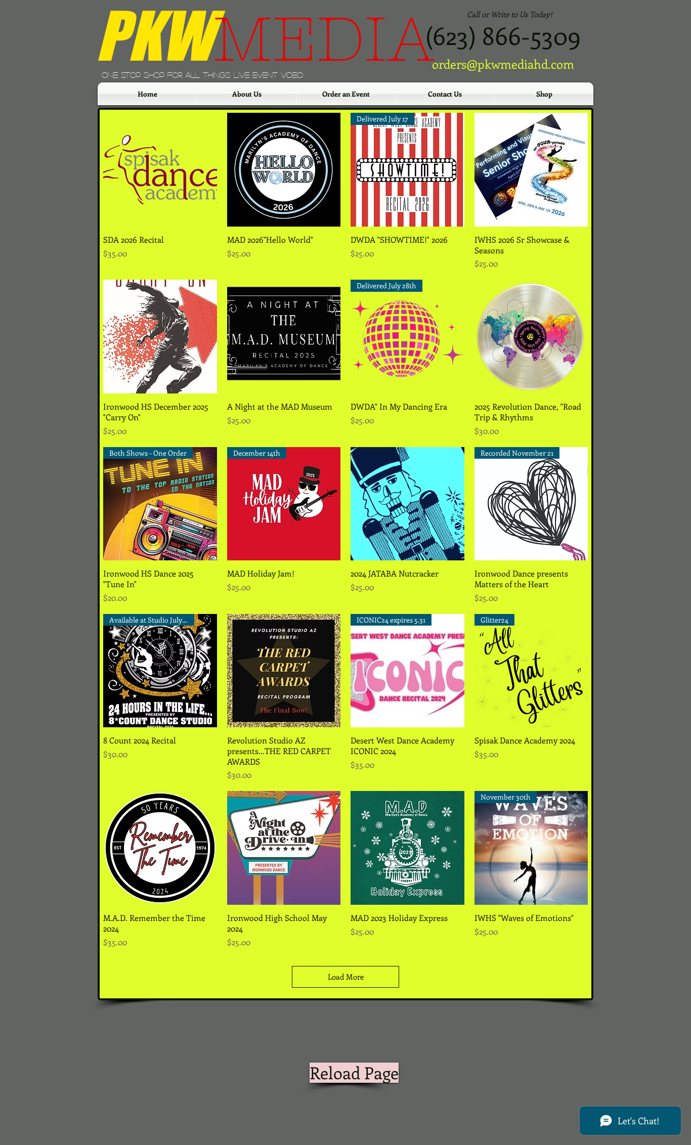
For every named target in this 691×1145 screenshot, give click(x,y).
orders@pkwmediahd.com (503, 64)
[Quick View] (160, 170)
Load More (346, 977)
